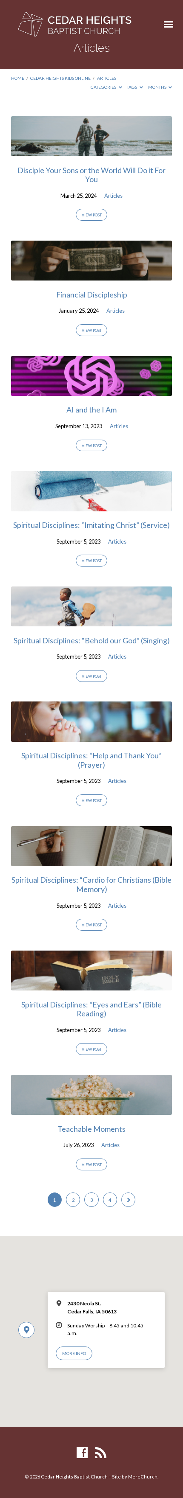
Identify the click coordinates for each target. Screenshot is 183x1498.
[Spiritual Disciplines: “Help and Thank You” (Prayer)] (91, 736)
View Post (92, 215)
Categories (104, 87)
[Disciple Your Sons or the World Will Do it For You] (91, 151)
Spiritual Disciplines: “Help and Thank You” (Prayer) (91, 760)
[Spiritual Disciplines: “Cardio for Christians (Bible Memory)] (91, 861)
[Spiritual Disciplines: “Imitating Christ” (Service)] (91, 506)
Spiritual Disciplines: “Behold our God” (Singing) (92, 640)
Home (17, 78)
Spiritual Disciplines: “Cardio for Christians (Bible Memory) (91, 884)
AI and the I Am (91, 409)
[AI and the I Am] (91, 390)
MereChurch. (143, 1476)
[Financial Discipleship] (91, 275)
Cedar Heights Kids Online (60, 78)
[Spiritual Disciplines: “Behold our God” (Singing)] (91, 621)
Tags (132, 87)
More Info (74, 1353)
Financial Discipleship (91, 294)
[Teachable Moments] (91, 1109)
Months (157, 87)
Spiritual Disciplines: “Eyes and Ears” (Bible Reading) (91, 1009)
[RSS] (100, 1453)
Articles (106, 78)
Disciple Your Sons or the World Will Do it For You (91, 175)
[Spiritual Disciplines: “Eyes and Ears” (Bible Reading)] (91, 985)
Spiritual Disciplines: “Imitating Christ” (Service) (91, 525)
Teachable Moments (91, 1128)
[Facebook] (82, 1453)
